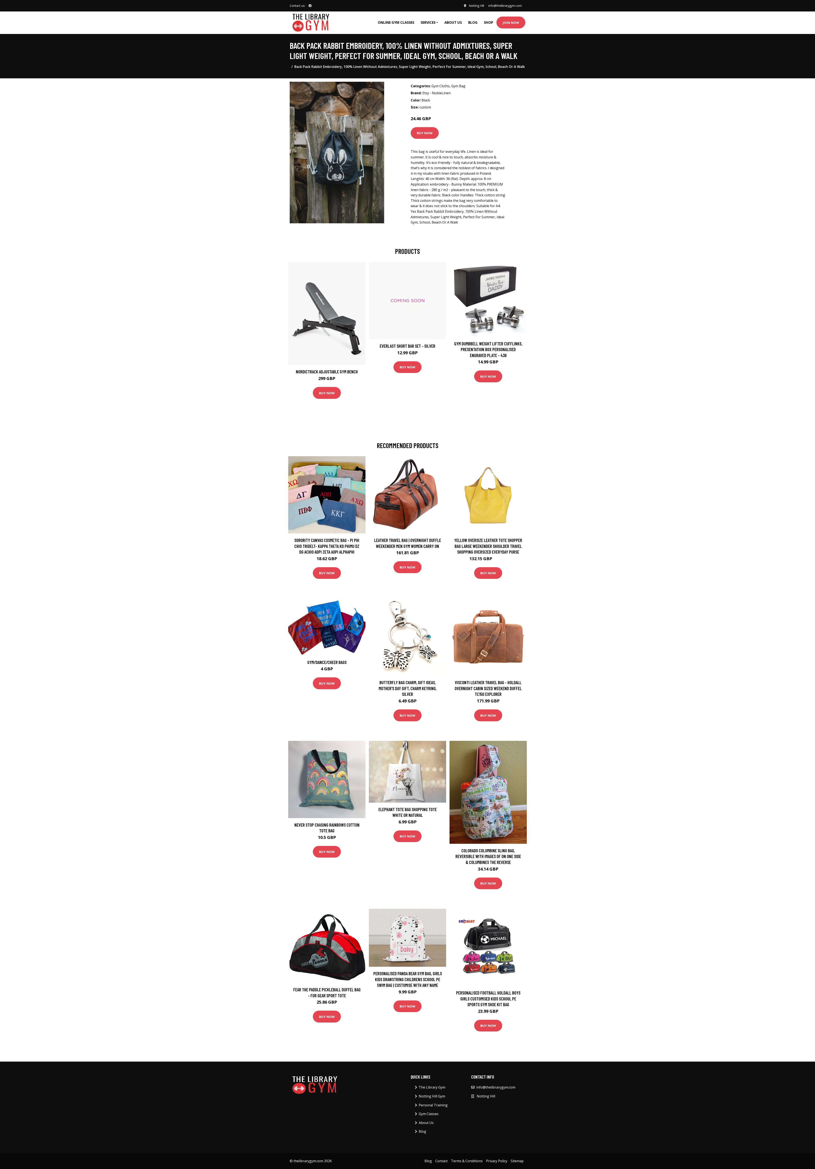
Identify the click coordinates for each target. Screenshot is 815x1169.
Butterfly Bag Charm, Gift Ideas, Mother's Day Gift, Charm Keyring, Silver (408, 688)
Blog (473, 22)
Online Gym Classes (396, 22)
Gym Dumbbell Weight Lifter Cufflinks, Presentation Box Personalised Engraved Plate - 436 (488, 349)
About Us (453, 22)
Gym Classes (428, 1113)
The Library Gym (432, 1087)
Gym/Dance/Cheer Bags (327, 662)
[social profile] (310, 6)
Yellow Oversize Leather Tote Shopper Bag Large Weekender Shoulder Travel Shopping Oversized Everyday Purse (488, 545)
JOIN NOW (511, 22)
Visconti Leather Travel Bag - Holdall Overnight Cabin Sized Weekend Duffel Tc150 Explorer (488, 688)
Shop (488, 22)
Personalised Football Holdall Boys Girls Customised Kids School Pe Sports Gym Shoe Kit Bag (488, 998)
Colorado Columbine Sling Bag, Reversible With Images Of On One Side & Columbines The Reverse (488, 856)
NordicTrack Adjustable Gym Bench (327, 371)
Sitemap (517, 1161)
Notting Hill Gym (432, 1096)
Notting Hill (476, 6)
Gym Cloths (440, 86)
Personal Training (433, 1105)
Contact (441, 1161)
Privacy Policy (496, 1161)
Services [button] (428, 22)
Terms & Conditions (467, 1161)
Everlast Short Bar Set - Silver (407, 346)
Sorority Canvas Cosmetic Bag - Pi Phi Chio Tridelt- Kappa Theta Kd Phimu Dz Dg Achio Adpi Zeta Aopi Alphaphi (326, 545)
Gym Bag (458, 86)
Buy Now (425, 133)
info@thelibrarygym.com (505, 6)
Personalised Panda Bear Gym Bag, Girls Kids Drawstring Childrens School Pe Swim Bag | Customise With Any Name (407, 979)
